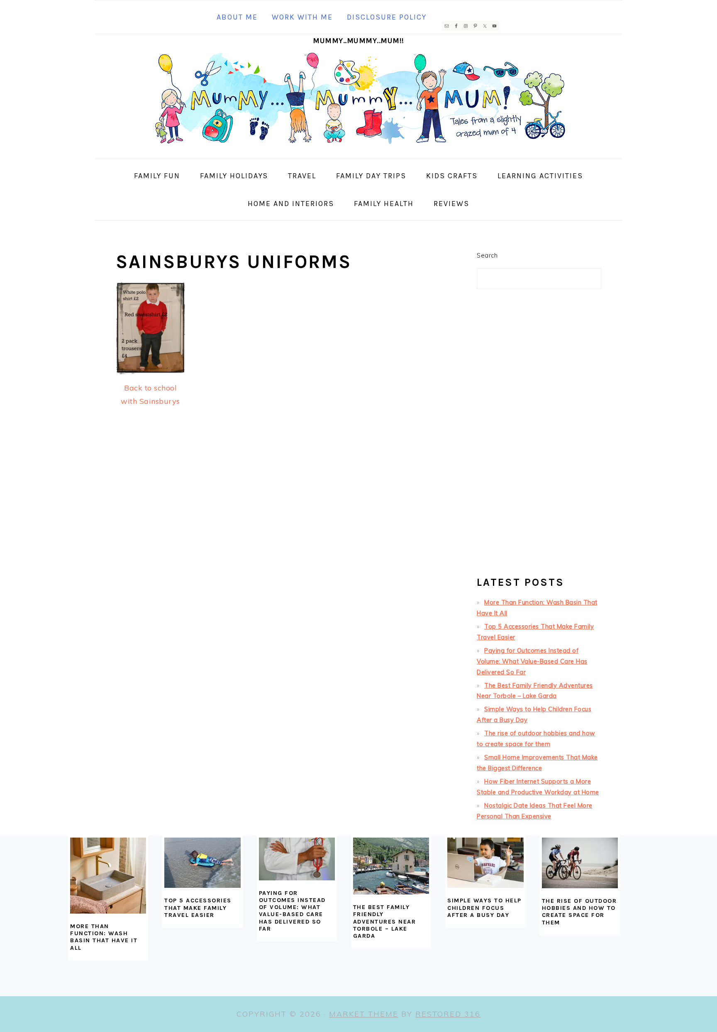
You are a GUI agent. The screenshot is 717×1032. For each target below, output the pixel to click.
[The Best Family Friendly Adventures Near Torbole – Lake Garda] (391, 866)
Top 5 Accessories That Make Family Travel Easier (198, 908)
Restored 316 (447, 1014)
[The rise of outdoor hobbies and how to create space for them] (580, 863)
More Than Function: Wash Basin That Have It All (103, 937)
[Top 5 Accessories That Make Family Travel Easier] (202, 863)
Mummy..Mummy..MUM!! (358, 40)
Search (487, 255)
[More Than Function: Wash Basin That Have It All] (108, 876)
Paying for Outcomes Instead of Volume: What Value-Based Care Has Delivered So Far (532, 661)
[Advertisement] (539, 436)
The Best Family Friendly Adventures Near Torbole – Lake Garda (384, 921)
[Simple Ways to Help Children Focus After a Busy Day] (485, 863)
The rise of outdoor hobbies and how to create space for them (579, 911)
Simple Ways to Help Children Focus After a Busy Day (484, 908)
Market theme (363, 1014)
